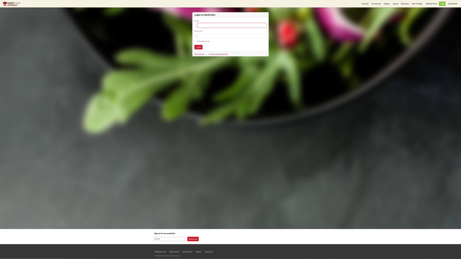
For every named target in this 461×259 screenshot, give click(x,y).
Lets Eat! (365, 4)
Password (198, 31)
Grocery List (376, 4)
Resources (405, 4)
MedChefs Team (160, 251)
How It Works (417, 4)
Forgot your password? (218, 54)
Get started (199, 54)
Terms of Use (174, 251)
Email (196, 20)
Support (198, 251)
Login (198, 47)
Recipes (387, 4)
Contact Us (209, 251)
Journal (395, 4)
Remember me (203, 41)
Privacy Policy (187, 251)
